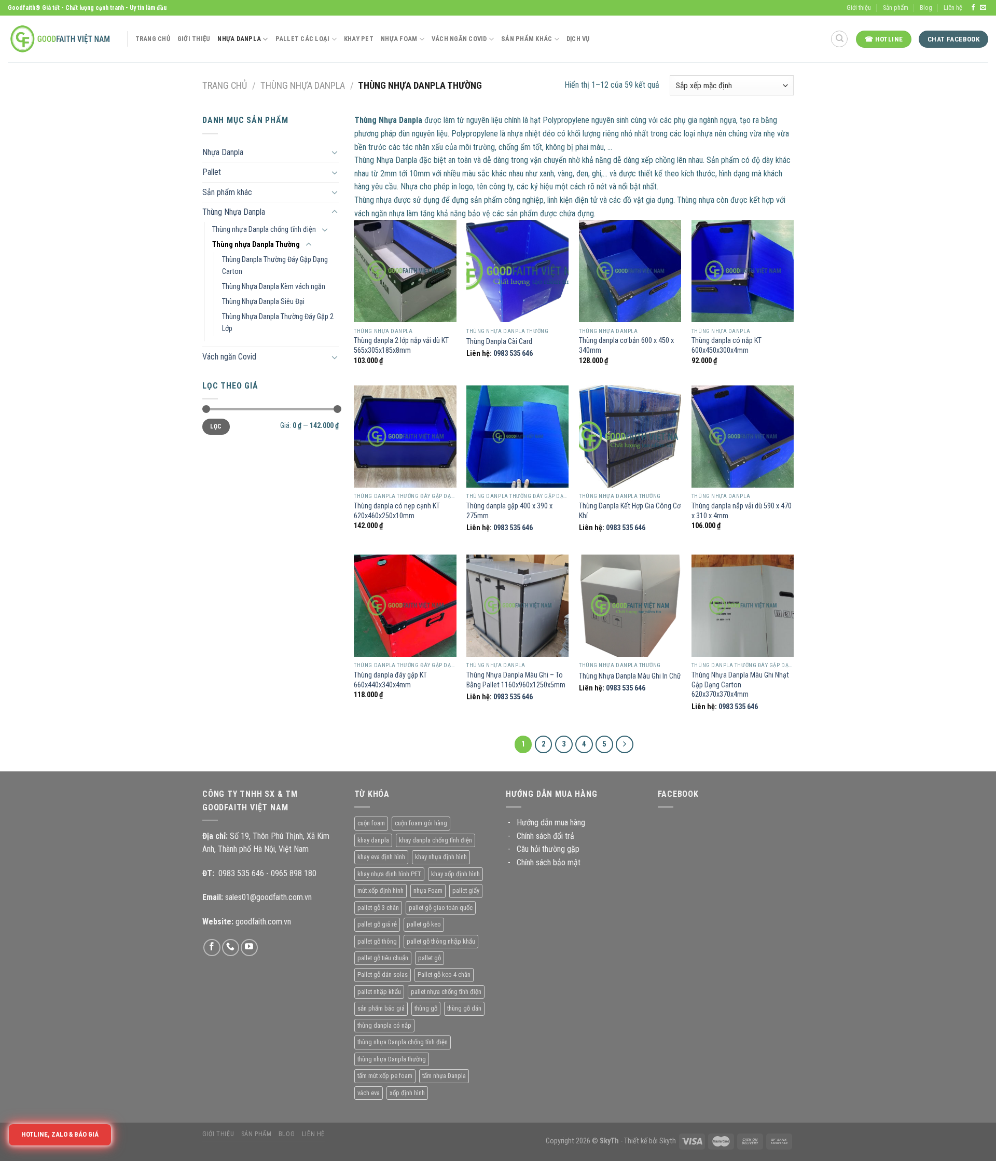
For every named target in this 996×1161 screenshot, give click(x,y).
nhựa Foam (427, 890)
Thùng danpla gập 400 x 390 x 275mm (509, 511)
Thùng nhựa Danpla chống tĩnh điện (264, 229)
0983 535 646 (513, 353)
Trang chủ (224, 85)
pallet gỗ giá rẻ (377, 924)
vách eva (368, 1093)
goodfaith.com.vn (263, 922)
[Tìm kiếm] (839, 39)
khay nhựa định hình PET (389, 874)
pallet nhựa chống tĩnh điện (446, 992)
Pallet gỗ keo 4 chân (444, 974)
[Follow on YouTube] (249, 947)
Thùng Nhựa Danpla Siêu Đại (263, 301)
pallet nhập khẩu (379, 992)
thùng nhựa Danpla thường (391, 1059)
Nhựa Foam (399, 39)
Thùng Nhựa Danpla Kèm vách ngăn (273, 286)
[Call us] (230, 947)
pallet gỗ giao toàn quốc (441, 907)
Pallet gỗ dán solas (382, 974)
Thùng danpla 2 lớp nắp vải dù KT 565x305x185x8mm (401, 345)
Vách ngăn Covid (229, 357)
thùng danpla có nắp (384, 1025)
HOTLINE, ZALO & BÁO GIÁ (60, 1134)
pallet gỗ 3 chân (378, 907)
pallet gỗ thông (377, 941)
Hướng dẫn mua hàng (551, 822)
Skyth (667, 1141)
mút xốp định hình (380, 890)
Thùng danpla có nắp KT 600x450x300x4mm (726, 345)
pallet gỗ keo (424, 924)
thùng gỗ (425, 1008)
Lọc (216, 426)
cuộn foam (371, 823)
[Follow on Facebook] (973, 7)
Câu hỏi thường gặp (548, 849)
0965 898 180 (293, 873)
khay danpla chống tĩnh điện (435, 840)
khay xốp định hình (455, 874)
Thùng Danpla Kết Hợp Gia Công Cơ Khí (630, 511)
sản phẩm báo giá (381, 1008)
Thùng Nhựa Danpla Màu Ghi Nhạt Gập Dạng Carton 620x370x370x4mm (740, 685)
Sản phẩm (895, 7)
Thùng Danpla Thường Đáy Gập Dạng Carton (275, 265)
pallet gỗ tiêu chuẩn (382, 958)
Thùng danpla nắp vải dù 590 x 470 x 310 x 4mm (741, 511)
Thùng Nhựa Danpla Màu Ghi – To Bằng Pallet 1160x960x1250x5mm (515, 680)
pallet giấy (465, 890)
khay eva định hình (381, 857)
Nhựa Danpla (239, 39)
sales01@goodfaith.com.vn (268, 897)
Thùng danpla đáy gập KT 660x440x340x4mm (390, 680)
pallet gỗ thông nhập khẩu (441, 941)
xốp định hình (407, 1093)
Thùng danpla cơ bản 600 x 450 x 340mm (626, 345)
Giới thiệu (859, 7)
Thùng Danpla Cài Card (499, 341)
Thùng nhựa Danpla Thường (256, 244)
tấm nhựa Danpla (444, 1076)
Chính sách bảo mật (548, 862)
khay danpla (373, 840)
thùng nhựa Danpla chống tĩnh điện (402, 1042)
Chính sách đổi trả (545, 836)
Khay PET (359, 39)
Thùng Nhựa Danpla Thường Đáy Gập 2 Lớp (278, 322)
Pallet (211, 172)
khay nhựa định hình (441, 857)
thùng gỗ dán (464, 1008)
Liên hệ (953, 7)
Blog (926, 7)
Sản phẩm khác (227, 192)
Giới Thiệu (194, 39)
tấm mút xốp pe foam (384, 1076)
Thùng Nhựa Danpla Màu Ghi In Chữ (630, 676)
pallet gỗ (429, 958)
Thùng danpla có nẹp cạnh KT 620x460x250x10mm (397, 511)
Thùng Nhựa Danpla (302, 85)
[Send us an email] (983, 7)
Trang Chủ (152, 39)
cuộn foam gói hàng (421, 823)
